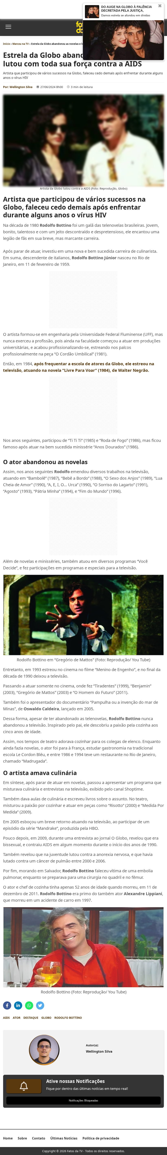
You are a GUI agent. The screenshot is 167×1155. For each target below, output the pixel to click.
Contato (38, 1138)
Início (6, 44)
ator (16, 1018)
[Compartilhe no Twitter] (40, 1005)
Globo (46, 1018)
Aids (6, 1018)
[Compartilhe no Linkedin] (18, 1005)
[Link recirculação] (92, 11)
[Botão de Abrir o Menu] (8, 27)
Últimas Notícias (63, 1138)
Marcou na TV (20, 44)
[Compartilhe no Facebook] (7, 1005)
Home (8, 1138)
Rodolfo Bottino (68, 1018)
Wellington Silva (21, 87)
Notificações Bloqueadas (83, 1100)
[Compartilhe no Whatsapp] (29, 1005)
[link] (44, 1050)
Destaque (30, 1018)
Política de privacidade (100, 1138)
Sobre (22, 1138)
